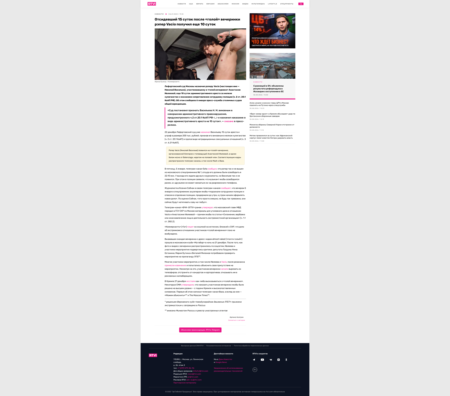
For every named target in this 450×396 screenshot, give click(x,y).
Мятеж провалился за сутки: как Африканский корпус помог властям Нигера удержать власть (271, 136)
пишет (190, 226)
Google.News (221, 362)
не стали (190, 281)
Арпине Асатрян (237, 317)
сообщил (212, 168)
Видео (245, 4)
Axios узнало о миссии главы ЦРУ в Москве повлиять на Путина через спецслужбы (269, 104)
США (191, 4)
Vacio (224, 262)
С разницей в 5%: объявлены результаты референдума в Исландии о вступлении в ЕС (268, 89)
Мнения (235, 4)
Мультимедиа (258, 4)
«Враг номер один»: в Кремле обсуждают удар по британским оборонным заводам (272, 115)
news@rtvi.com (194, 374)
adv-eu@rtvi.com (194, 380)
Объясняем (223, 4)
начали (224, 269)
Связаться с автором (236, 320)
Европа (199, 4)
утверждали (187, 284)
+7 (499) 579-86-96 (185, 368)
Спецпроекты (286, 4)
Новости (182, 4)
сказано (229, 121)
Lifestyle (272, 4)
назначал (205, 132)
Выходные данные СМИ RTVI (192, 346)
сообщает (226, 188)
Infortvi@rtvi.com (200, 371)
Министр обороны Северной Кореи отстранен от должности (272, 126)
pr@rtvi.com (193, 377)
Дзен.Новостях (225, 359)
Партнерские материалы (184, 383)
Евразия (210, 4)
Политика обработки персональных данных (251, 346)
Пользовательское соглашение (218, 346)
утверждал (207, 207)
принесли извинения (175, 265)
